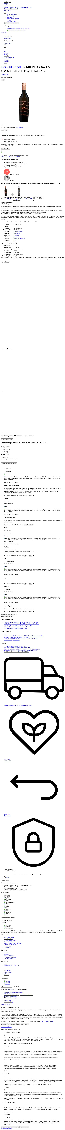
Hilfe (5, 13)
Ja (25, 495)
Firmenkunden (7, 947)
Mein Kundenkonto (9, 937)
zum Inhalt (6, 3)
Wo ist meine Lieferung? (10, 957)
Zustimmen (3, 1024)
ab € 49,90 (18, 7)
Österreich (16, 236)
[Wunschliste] (5, 46)
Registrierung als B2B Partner (11, 965)
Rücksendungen (11, 15)
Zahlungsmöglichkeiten (13, 18)
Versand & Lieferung (9, 941)
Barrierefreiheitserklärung (10, 996)
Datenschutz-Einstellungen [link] (10, 997)
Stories (5, 964)
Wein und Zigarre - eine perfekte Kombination (15, 628)
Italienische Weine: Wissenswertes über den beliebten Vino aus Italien (21, 622)
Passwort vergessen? (9, 955)
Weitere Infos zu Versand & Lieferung (10, 156)
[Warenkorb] (34, 48)
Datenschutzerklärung (47, 1021)
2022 (15, 240)
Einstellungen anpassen (22, 1024)
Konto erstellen (7, 43)
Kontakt (9, 20)
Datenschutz (7, 993)
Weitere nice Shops (8, 1002)
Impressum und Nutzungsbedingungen (13, 992)
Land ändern (16, 986)
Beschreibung (5, 204)
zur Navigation (7, 2)
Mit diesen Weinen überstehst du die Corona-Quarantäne (18, 626)
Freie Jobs (6, 975)
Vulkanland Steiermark (19, 238)
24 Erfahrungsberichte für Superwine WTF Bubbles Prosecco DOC (21, 638)
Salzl (5, 634)
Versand (7, 10)
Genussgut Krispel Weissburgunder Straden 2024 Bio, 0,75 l (17, 199)
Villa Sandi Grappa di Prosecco (12, 640)
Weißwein (16, 235)
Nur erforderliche (12, 1024)
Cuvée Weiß (17, 233)
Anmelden (6, 953)
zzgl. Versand (19, 127)
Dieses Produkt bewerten (7, 439)
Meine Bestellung (8, 939)
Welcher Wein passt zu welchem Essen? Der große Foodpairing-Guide (21, 624)
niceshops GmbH (12, 989)
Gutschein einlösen (8, 958)
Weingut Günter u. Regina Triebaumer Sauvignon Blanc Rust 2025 (20, 650)
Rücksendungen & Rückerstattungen (13, 943)
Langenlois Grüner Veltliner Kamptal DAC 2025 (16, 637)
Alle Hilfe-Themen (11, 21)
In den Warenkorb (5, 148)
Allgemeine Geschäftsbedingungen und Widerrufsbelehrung (19, 995)
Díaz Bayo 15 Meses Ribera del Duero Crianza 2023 (17, 647)
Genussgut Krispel (11, 66)
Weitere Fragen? (8, 946)
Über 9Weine (7, 970)
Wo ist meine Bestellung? (13, 14)
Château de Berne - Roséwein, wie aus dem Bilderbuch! (18, 625)
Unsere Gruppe (7, 972)
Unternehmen (7, 1000)
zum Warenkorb (8, 4)
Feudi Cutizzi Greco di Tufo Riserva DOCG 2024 (16, 652)
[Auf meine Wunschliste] (1, 150)
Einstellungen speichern (6, 1127)
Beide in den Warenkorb (6, 202)
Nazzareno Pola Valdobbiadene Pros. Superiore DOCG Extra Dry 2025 (22, 649)
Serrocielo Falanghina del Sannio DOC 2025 (15, 646)
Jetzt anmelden (7, 38)
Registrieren (7, 954)
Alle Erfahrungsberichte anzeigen (8, 463)
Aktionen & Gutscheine (10, 944)
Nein (30, 495)
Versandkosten (10, 17)
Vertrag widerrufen (5, 1004)
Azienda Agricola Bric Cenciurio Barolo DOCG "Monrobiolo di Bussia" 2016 (23, 635)
